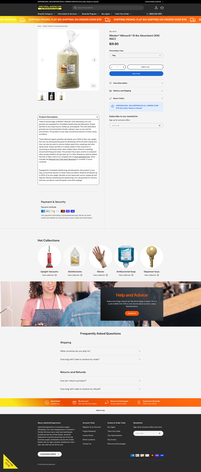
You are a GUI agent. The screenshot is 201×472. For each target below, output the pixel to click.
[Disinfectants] (75, 256)
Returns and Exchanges (117, 444)
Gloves (100, 271)
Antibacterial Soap (126, 271)
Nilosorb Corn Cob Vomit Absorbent (62, 159)
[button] (162, 7)
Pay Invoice (112, 439)
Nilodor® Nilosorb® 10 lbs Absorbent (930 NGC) (55, 26)
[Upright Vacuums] (49, 256)
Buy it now (136, 74)
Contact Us (132, 313)
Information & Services (67, 14)
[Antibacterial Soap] (126, 256)
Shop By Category (45, 14)
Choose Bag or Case (116, 51)
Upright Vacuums (49, 271)
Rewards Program (89, 14)
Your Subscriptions (115, 435)
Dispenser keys (151, 271)
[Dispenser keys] (151, 256)
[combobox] (108, 7)
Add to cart (145, 67)
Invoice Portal (88, 435)
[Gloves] (100, 256)
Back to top (100, 410)
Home (39, 26)
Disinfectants (75, 271)
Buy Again (106, 14)
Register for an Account (92, 427)
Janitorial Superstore (49, 464)
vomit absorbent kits (82, 157)
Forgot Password (89, 431)
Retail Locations (89, 439)
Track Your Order (122, 14)
